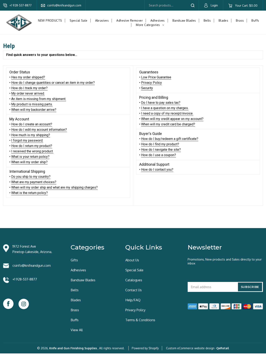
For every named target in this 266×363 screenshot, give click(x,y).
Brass (240, 20)
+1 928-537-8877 (20, 5)
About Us (132, 260)
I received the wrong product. (32, 151)
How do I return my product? (31, 146)
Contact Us (133, 290)
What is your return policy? (30, 157)
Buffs (255, 20)
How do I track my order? (29, 88)
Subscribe (250, 287)
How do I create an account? (31, 124)
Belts (207, 20)
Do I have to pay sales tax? (160, 103)
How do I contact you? (157, 170)
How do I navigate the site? (161, 150)
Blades (223, 20)
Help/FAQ (132, 300)
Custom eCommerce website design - (191, 348)
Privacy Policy (151, 83)
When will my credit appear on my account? (172, 119)
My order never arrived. (28, 93)
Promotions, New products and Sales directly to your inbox (225, 261)
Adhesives (157, 20)
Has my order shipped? (28, 77)
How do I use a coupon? (158, 155)
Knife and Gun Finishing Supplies (73, 348)
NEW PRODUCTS (50, 20)
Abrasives (102, 20)
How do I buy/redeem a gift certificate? (169, 139)
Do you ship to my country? (30, 177)
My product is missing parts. (32, 104)
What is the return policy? (29, 193)
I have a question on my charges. (164, 108)
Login (214, 5)
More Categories (151, 25)
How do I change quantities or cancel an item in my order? (53, 83)
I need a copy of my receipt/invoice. (167, 113)
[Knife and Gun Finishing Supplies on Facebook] (8, 304)
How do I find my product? (160, 144)
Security (147, 88)
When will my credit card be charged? (168, 124)
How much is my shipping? (30, 135)
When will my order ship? (29, 162)
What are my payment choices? (33, 182)
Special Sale (78, 20)
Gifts (74, 260)
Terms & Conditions (140, 320)
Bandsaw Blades (184, 20)
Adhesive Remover (129, 20)
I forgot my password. (27, 140)
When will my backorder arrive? (33, 110)
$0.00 (246, 5)
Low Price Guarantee (156, 77)
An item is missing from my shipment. (38, 99)
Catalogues (133, 280)
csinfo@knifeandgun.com (64, 5)
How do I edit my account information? (39, 130)
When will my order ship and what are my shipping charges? (54, 187)
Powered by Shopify (145, 348)
